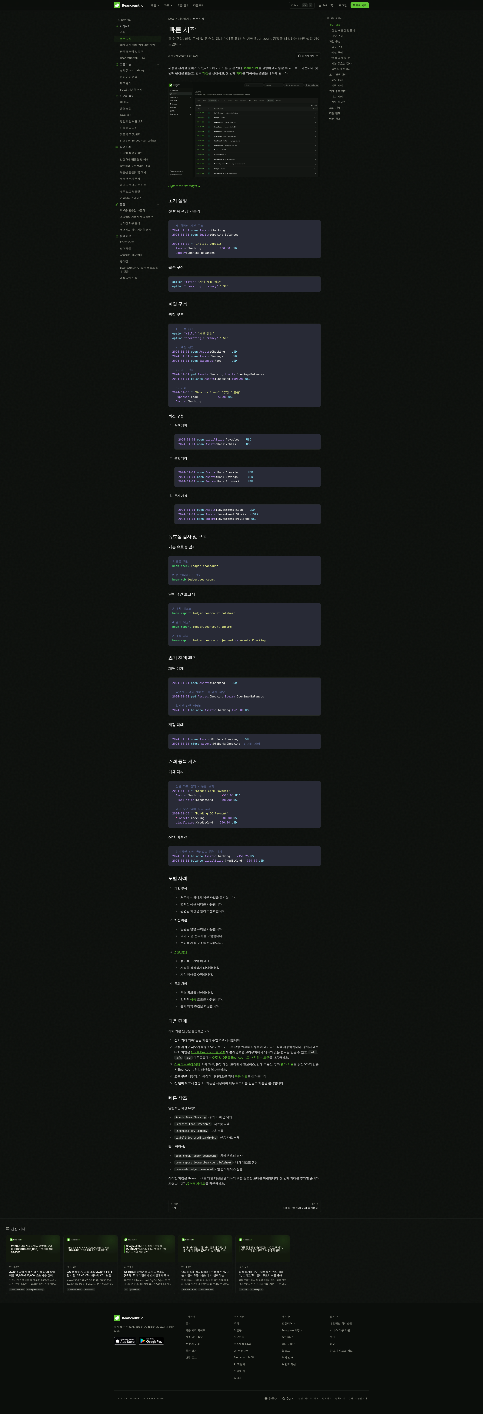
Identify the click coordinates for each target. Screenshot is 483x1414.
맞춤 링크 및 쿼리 (130, 134)
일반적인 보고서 (341, 69)
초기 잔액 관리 (338, 74)
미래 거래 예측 (128, 76)
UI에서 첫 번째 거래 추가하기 (137, 45)
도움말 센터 (125, 20)
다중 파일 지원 (128, 127)
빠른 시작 (125, 38)
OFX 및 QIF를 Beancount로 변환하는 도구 (240, 1057)
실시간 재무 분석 (130, 223)
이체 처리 (337, 96)
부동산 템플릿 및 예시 (133, 172)
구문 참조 (241, 1076)
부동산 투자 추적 (130, 178)
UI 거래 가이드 (195, 1183)
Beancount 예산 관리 (133, 58)
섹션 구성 (337, 52)
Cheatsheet (127, 242)
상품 (193, 999)
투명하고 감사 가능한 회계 (135, 229)
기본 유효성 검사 (341, 63)
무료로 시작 (360, 5)
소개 (122, 32)
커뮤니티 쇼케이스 (131, 198)
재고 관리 (125, 83)
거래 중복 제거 (338, 91)
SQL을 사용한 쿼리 (131, 89)
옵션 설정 (125, 108)
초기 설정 (335, 25)
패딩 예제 (337, 80)
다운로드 (198, 5)
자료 (166, 5)
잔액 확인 (180, 952)
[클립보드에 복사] (316, 225)
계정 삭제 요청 (128, 278)
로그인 (343, 5)
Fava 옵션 (126, 115)
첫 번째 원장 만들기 (343, 30)
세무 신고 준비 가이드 (133, 185)
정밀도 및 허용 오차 (131, 121)
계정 (205, 73)
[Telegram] (332, 5)
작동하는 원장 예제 (131, 255)
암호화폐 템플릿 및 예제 (134, 159)
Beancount (250, 68)
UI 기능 (124, 102)
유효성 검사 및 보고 (341, 58)
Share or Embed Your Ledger (138, 140)
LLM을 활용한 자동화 (132, 210)
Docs (171, 18)
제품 (153, 5)
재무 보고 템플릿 (130, 191)
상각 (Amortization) (132, 70)
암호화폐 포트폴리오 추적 (135, 166)
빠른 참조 (335, 118)
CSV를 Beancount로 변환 (208, 1052)
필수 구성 (337, 36)
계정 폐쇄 (337, 85)
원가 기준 (287, 1064)
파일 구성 (335, 41)
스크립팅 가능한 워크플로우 (136, 216)
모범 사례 (335, 107)
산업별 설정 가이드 (131, 153)
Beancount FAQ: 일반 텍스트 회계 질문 (139, 269)
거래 (239, 73)
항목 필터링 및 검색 (131, 51)
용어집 (124, 261)
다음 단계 (335, 113)
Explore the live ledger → (184, 186)
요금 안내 (183, 5)
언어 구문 (125, 248)
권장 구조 (337, 47)
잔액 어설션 (338, 102)
